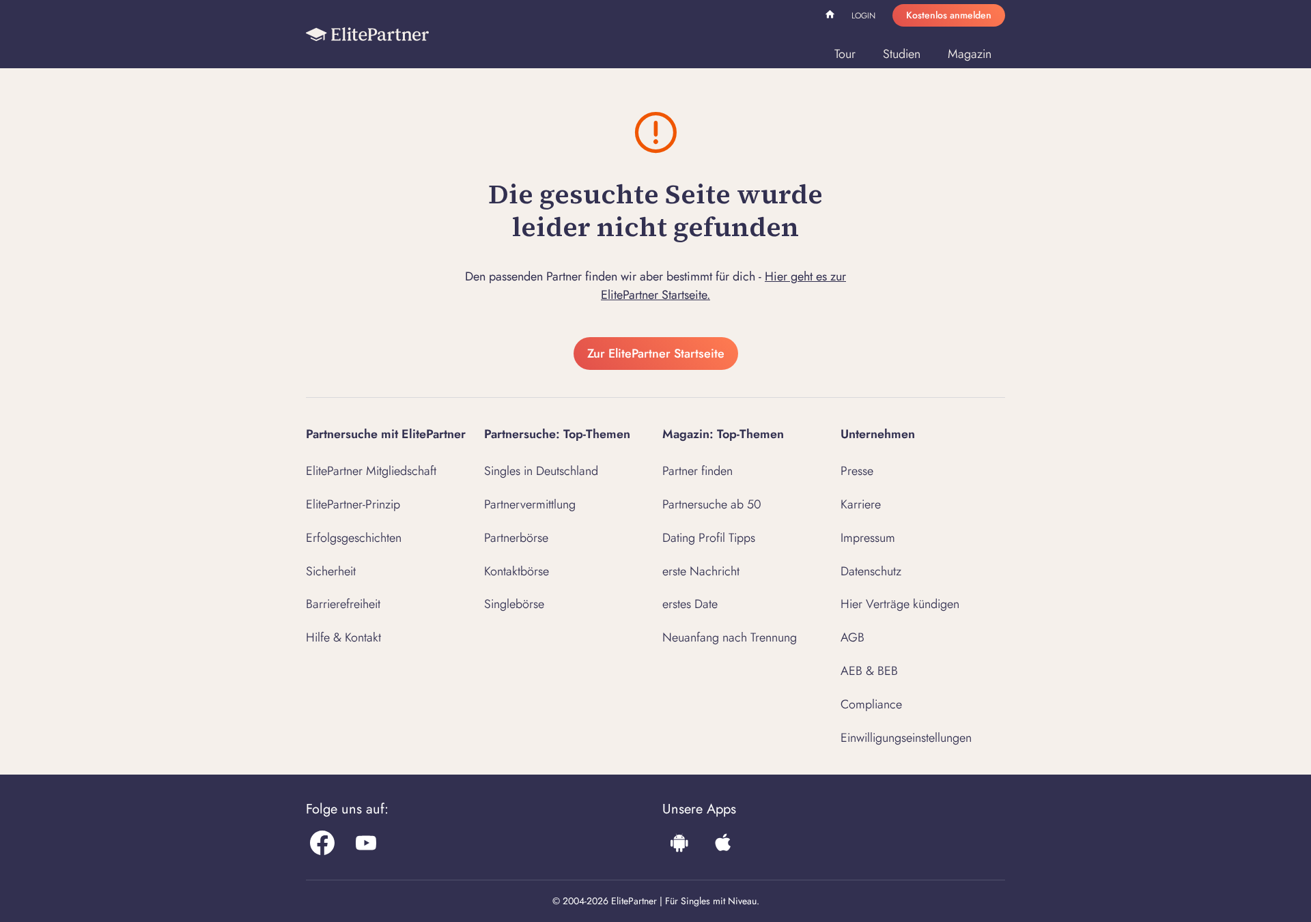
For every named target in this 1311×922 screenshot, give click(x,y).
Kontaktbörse (516, 571)
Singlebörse (514, 604)
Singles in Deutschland (541, 471)
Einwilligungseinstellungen (906, 738)
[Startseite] (367, 34)
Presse (857, 471)
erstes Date (690, 604)
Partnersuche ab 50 (711, 504)
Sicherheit (331, 571)
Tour (845, 54)
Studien (901, 54)
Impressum (868, 538)
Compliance (871, 704)
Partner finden (697, 471)
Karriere (861, 504)
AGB (852, 637)
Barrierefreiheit (343, 604)
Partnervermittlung (530, 504)
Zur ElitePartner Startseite (655, 353)
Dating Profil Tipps (708, 538)
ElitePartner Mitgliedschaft (371, 471)
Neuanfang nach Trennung (729, 637)
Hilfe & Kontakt (343, 637)
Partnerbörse (516, 538)
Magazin (969, 54)
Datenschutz (871, 571)
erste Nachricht (700, 571)
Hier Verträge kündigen (900, 604)
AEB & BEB (869, 671)
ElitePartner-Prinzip (353, 504)
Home (831, 16)
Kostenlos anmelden (948, 15)
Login (863, 16)
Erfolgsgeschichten (353, 538)
